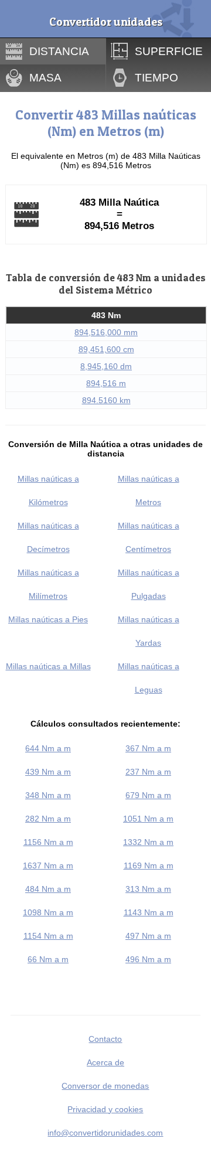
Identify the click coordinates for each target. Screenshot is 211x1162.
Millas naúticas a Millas (48, 666)
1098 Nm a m (48, 912)
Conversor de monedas (105, 1086)
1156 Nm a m (48, 842)
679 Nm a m (148, 795)
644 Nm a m (48, 748)
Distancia (59, 51)
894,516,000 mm (106, 332)
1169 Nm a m (148, 865)
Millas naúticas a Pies (48, 619)
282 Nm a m (48, 818)
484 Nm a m (48, 889)
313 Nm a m (148, 889)
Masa (45, 77)
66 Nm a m (48, 959)
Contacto (105, 1039)
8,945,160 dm (106, 366)
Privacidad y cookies (105, 1109)
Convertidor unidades (105, 22)
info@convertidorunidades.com (105, 1132)
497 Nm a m (148, 935)
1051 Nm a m (148, 818)
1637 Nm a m (48, 865)
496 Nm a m (148, 959)
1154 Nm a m (48, 935)
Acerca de (105, 1062)
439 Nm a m (48, 771)
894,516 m (106, 383)
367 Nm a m (148, 748)
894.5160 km (106, 400)
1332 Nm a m (148, 842)
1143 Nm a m (148, 912)
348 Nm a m (48, 795)
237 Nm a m (148, 771)
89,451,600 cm (106, 349)
